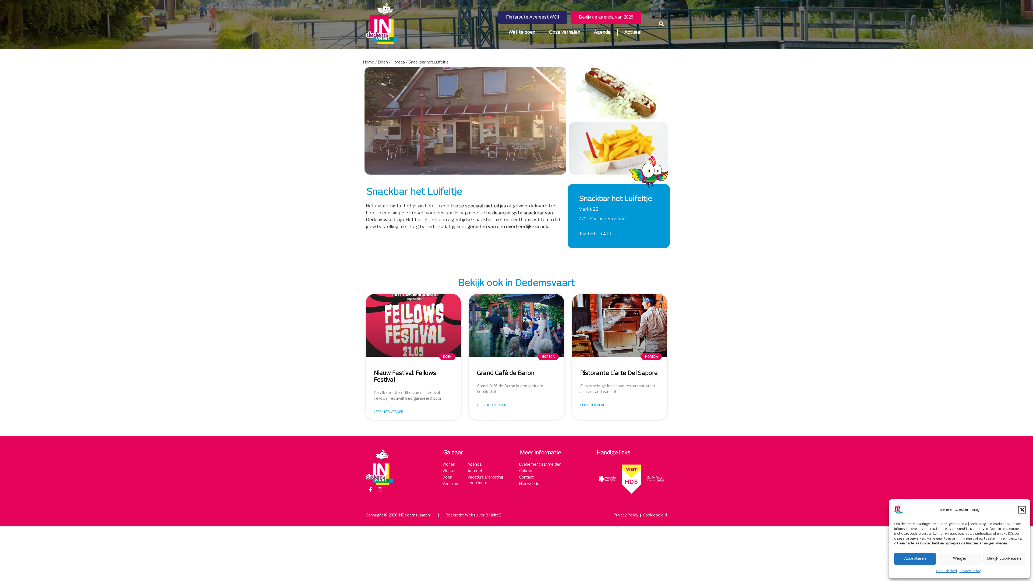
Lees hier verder (388, 411)
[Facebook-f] (370, 489)
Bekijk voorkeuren (1004, 559)
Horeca (398, 62)
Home (368, 62)
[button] (1022, 509)
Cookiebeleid (946, 571)
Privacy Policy (970, 571)
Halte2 (495, 515)
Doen (383, 62)
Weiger (959, 559)
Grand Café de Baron (506, 373)
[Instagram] (379, 489)
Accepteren (915, 559)
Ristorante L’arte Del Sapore (619, 373)
